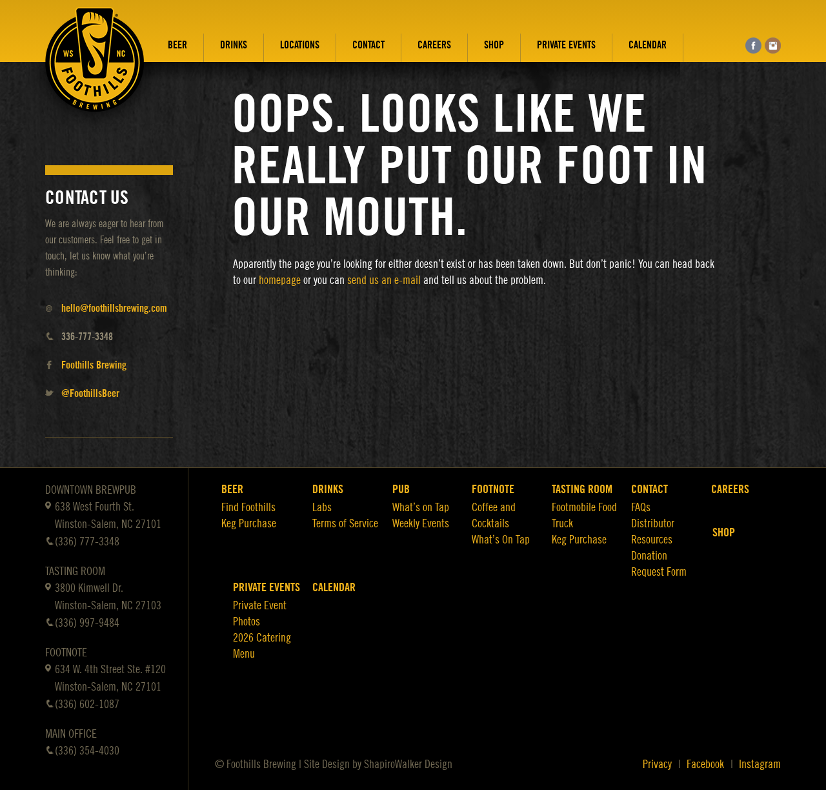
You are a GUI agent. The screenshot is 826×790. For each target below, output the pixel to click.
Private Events (566, 45)
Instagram (760, 764)
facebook (753, 45)
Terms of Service (345, 523)
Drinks (233, 45)
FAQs (640, 507)
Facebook (705, 764)
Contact (368, 45)
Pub (401, 489)
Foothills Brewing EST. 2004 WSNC (95, 69)
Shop (494, 45)
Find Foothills (248, 507)
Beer (177, 45)
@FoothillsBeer (90, 394)
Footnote (493, 489)
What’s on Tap (420, 507)
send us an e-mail (384, 280)
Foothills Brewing (93, 365)
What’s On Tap (501, 539)
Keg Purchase (248, 523)
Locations (299, 45)
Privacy (657, 764)
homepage (280, 280)
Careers (434, 45)
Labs (322, 507)
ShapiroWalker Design (408, 764)
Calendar (648, 45)
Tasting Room (582, 489)
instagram (773, 45)
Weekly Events (420, 523)
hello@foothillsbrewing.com (114, 308)
